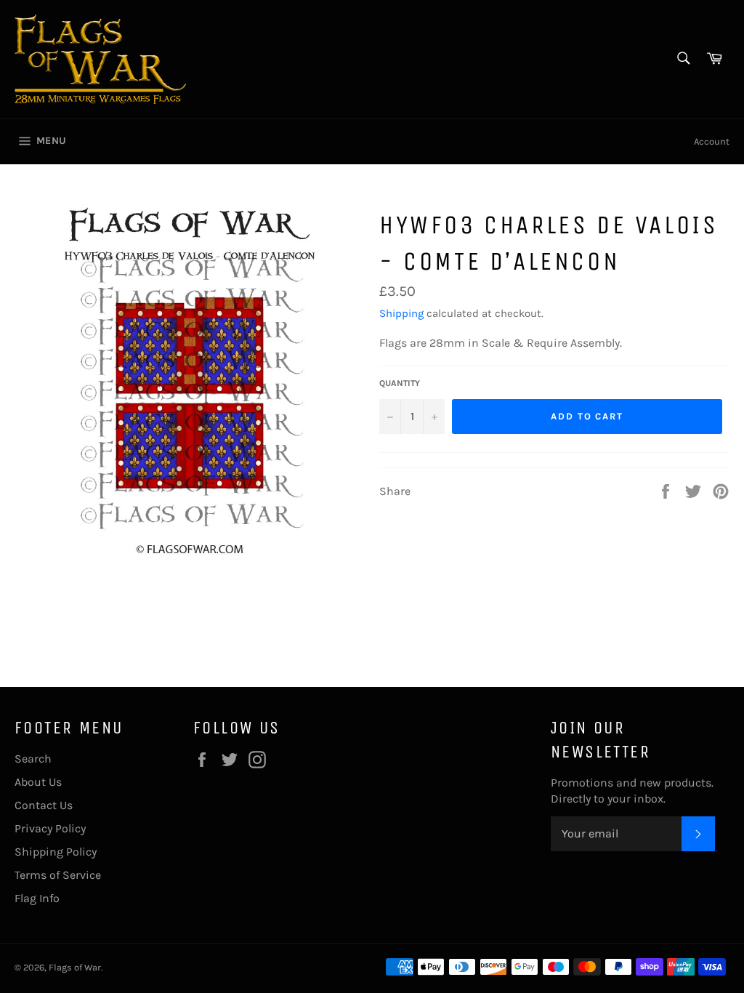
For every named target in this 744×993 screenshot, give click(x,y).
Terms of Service (58, 875)
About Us (38, 782)
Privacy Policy (50, 828)
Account (711, 141)
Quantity (399, 383)
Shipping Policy (56, 852)
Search (33, 758)
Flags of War (75, 967)
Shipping (401, 313)
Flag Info (37, 898)
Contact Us (44, 805)
